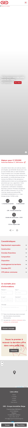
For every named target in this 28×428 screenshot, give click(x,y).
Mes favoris (14, 402)
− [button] (2, 364)
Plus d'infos (20, 425)
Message (3, 304)
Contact (14, 400)
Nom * (17, 290)
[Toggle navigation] (25, 2)
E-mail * (3, 297)
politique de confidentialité (11, 322)
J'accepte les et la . (14, 321)
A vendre (14, 396)
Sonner (7, 425)
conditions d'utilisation (17, 320)
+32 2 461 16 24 (14, 417)
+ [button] (2, 362)
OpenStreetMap (20, 387)
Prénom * (3, 290)
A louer (14, 398)
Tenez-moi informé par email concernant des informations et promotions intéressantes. (14, 316)
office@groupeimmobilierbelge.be (14, 419)
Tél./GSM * (18, 297)
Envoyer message (8, 328)
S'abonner (14, 351)
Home (14, 395)
